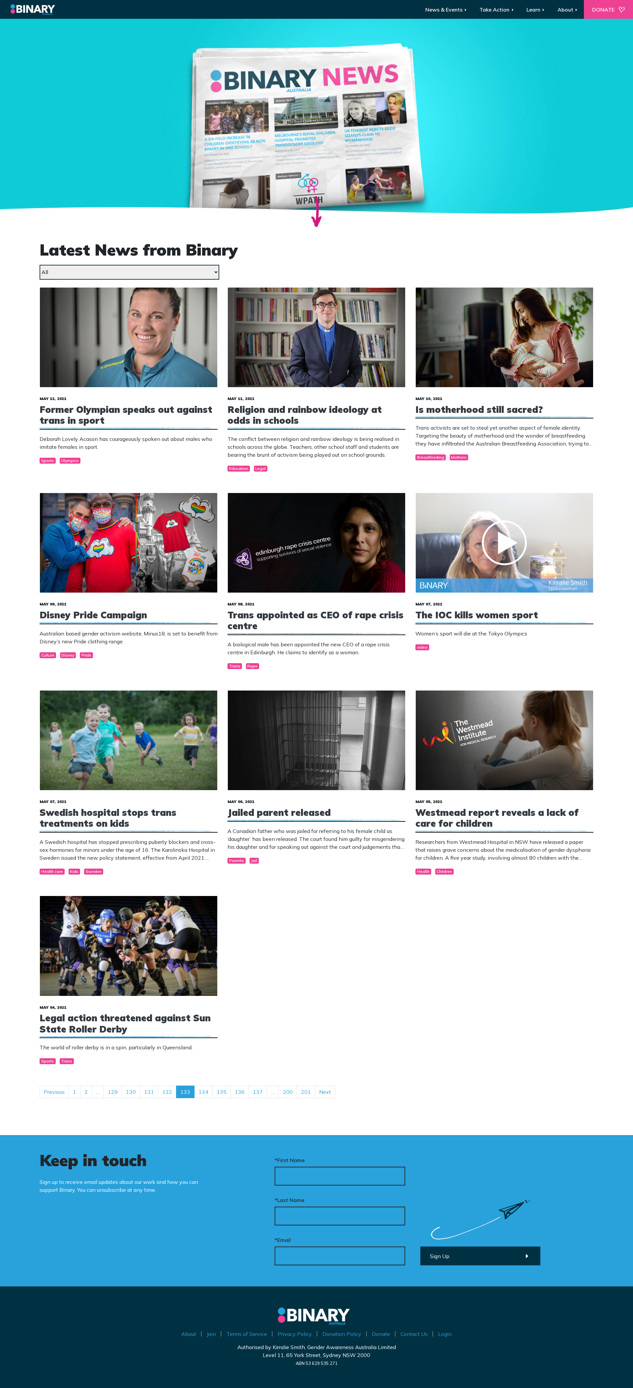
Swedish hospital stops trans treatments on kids (108, 818)
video (422, 647)
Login (445, 1334)
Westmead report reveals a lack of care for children (497, 818)
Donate (381, 1334)
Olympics (70, 460)
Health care (52, 871)
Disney (67, 655)
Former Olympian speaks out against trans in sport (126, 415)
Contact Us (414, 1334)
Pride (86, 655)
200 (288, 1092)
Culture (47, 655)
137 (258, 1092)
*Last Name (289, 1200)
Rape (252, 665)
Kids (74, 871)
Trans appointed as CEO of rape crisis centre (315, 620)
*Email (283, 1240)
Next (325, 1092)
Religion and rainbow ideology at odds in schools (304, 415)
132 (167, 1092)
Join (211, 1334)
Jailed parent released (279, 812)
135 (221, 1092)
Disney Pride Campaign (93, 615)
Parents (236, 860)
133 (185, 1092)
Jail (254, 860)
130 (131, 1092)
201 (306, 1092)
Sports (47, 460)
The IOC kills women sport (476, 615)
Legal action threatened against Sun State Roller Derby (125, 1023)
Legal (260, 468)
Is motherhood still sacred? (479, 409)
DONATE (603, 9)
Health (423, 871)
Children (444, 871)
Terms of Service (246, 1334)
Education (238, 468)
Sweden (94, 871)
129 (113, 1092)
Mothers (459, 457)
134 (203, 1092)
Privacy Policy (295, 1334)
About (188, 1334)
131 (149, 1092)
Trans (234, 665)
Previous (54, 1092)
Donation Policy (341, 1334)
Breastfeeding (430, 457)
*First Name (290, 1160)
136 (240, 1092)
